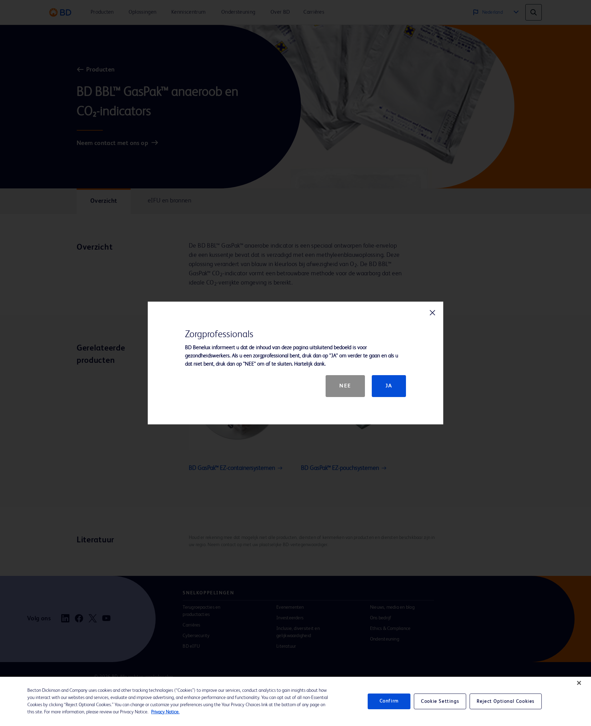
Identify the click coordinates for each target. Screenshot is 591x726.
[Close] (579, 683)
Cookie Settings (440, 701)
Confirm (389, 701)
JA (388, 386)
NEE (345, 386)
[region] (295, 701)
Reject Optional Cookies (506, 701)
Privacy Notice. (165, 712)
